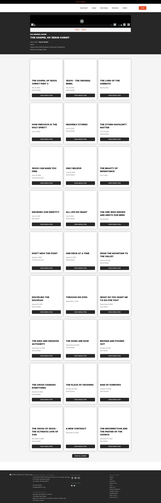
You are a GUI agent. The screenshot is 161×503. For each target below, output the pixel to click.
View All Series (80, 456)
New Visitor (113, 495)
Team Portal (114, 497)
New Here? (84, 8)
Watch (125, 8)
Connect (112, 481)
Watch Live (113, 483)
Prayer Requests (115, 489)
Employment (114, 493)
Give (142, 8)
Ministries (115, 8)
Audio (83, 30)
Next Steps (104, 8)
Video (77, 30)
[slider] (71, 25)
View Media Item (46, 95)
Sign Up (112, 487)
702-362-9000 (37, 485)
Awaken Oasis (114, 491)
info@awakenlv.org (39, 487)
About (94, 8)
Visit (111, 479)
